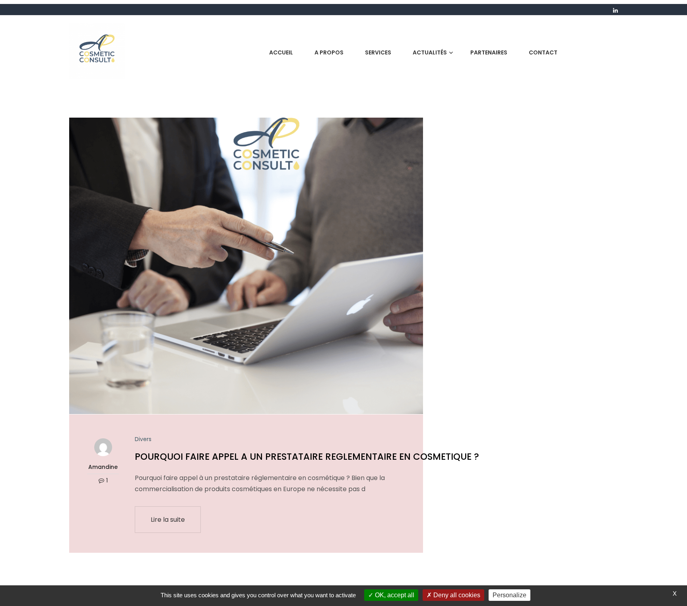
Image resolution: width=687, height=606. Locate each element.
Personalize (509, 595)
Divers (143, 439)
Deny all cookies (456, 595)
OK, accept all (393, 595)
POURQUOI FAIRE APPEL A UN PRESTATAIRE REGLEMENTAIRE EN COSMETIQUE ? (307, 456)
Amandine (103, 467)
